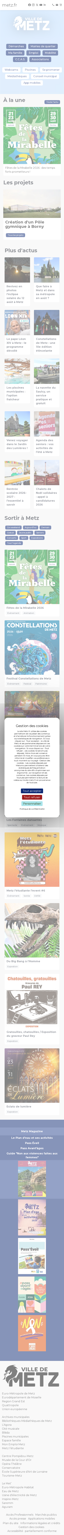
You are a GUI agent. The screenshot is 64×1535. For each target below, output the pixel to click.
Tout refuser (32, 797)
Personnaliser (32, 803)
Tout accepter (32, 790)
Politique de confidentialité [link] (32, 809)
